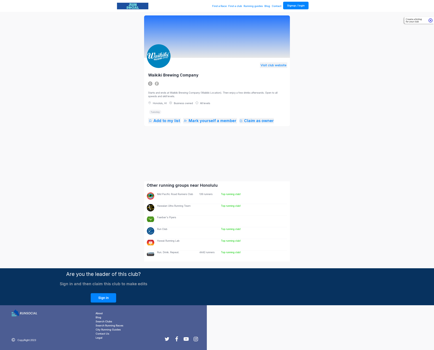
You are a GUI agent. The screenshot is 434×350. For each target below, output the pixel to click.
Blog (267, 6)
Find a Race (219, 6)
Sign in (103, 298)
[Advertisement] (217, 150)
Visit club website (274, 65)
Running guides (253, 6)
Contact (276, 6)
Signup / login (296, 5)
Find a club (235, 6)
